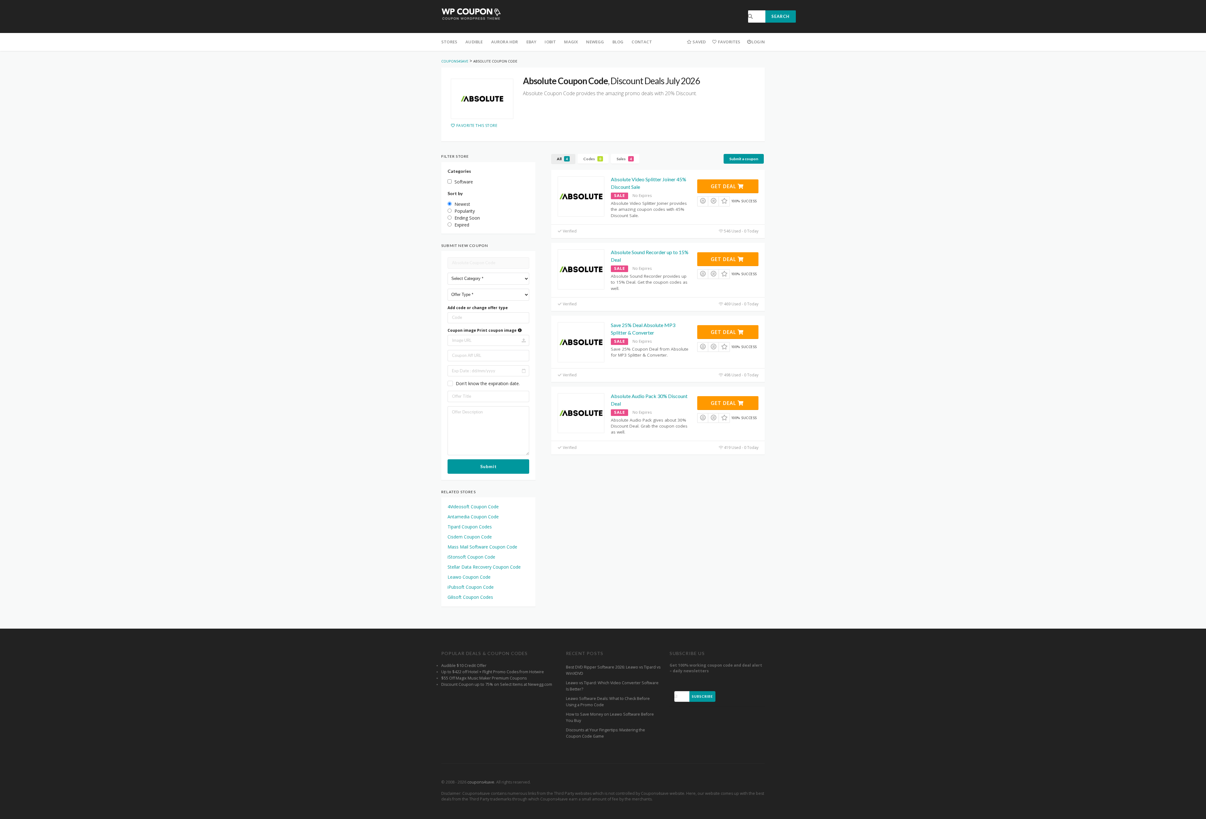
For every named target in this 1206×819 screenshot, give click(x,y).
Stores (449, 42)
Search (780, 16)
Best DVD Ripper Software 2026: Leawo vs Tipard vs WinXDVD (613, 670)
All (562, 158)
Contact (642, 42)
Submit (488, 466)
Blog (618, 42)
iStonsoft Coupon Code (471, 557)
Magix (571, 42)
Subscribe (702, 696)
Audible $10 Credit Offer (463, 665)
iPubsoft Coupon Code (471, 587)
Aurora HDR (504, 42)
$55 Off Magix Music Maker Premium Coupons (484, 678)
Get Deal (724, 186)
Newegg (595, 42)
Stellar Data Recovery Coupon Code (484, 567)
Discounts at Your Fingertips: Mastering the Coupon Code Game (605, 733)
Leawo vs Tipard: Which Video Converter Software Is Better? (612, 686)
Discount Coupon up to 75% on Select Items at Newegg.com (496, 684)
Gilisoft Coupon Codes (470, 597)
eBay (531, 42)
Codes (592, 158)
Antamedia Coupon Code (473, 517)
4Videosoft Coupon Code (473, 507)
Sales (624, 158)
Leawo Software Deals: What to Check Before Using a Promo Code (608, 701)
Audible (474, 42)
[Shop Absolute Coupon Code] (482, 99)
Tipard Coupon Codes (470, 527)
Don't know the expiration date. (488, 383)
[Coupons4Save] (471, 14)
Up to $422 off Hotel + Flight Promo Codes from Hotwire (492, 671)
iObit (550, 42)
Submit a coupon (743, 158)
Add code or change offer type (478, 307)
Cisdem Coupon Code (470, 537)
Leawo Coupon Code (469, 577)
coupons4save (480, 782)
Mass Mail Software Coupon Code (482, 547)
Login (758, 42)
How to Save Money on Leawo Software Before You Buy (610, 717)
